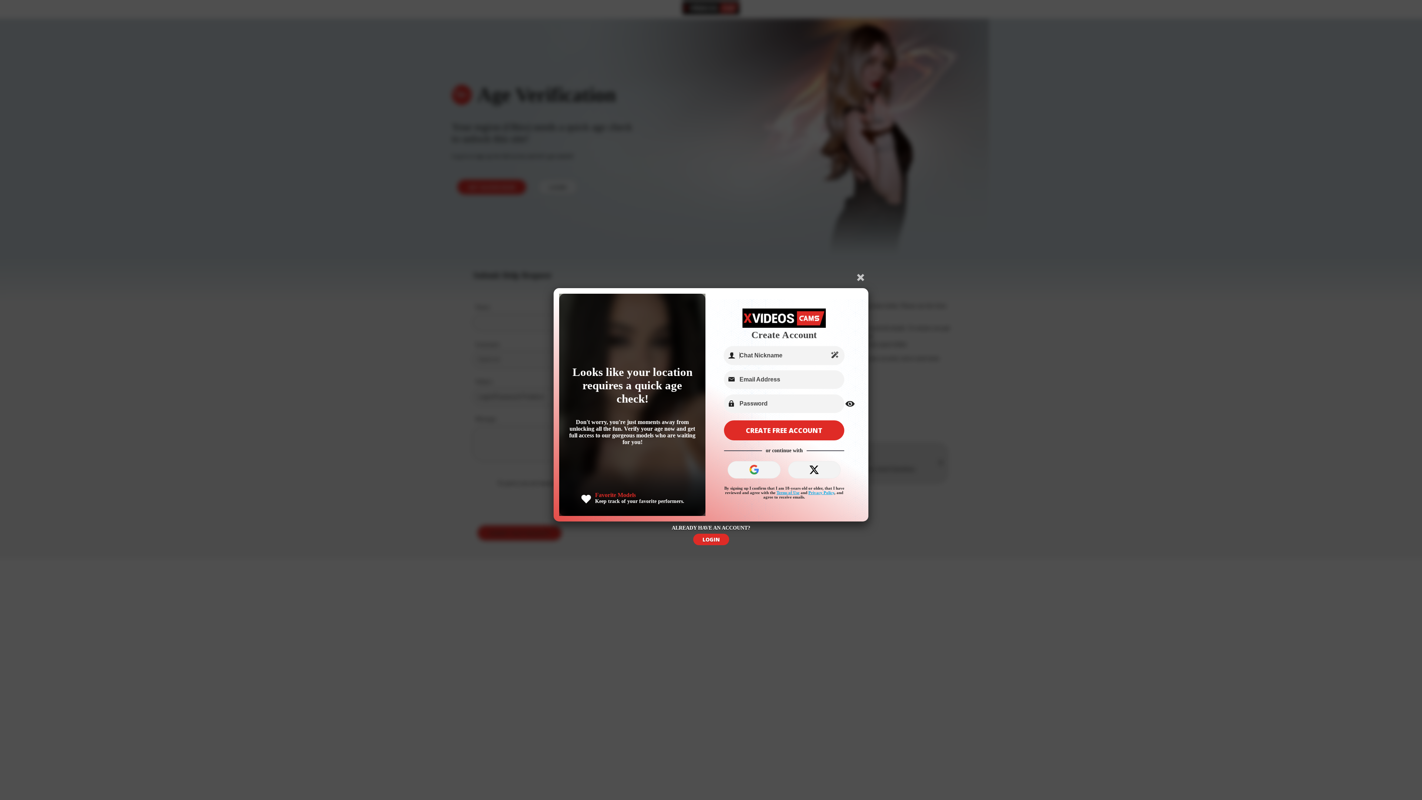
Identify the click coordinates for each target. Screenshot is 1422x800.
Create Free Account (784, 430)
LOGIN (711, 539)
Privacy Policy (821, 492)
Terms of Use (788, 492)
